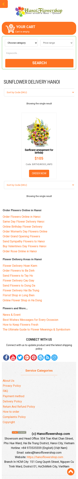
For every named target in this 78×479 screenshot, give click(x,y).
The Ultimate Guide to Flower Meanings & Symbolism (36, 329)
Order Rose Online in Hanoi (20, 251)
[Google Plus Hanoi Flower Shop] (26, 357)
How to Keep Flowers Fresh (20, 324)
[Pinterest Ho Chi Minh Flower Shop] (33, 357)
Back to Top (70, 471)
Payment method (13, 396)
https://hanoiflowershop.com (45, 457)
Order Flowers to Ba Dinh (18, 270)
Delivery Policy (12, 401)
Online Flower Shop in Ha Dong (22, 300)
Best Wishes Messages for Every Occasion (30, 319)
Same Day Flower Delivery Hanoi (23, 221)
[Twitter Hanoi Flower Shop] (20, 357)
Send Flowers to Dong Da (19, 285)
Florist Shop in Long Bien (18, 295)
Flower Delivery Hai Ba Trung (21, 290)
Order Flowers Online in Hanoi (21, 216)
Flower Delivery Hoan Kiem (20, 265)
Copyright (9, 422)
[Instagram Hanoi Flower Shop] (54, 357)
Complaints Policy (14, 417)
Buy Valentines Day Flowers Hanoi (24, 246)
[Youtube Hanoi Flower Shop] (13, 357)
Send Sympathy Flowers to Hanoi (24, 241)
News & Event (11, 314)
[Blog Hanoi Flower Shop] (40, 357)
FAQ (5, 391)
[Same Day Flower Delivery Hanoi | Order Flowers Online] (39, 11)
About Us (8, 380)
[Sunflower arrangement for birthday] (39, 131)
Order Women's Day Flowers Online (25, 231)
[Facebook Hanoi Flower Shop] (6, 357)
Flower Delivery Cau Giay (18, 280)
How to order (11, 411)
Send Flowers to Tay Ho (18, 275)
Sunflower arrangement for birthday (39, 151)
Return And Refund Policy (19, 406)
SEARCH (39, 63)
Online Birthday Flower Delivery (22, 226)
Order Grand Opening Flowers (21, 236)
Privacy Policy (12, 385)
